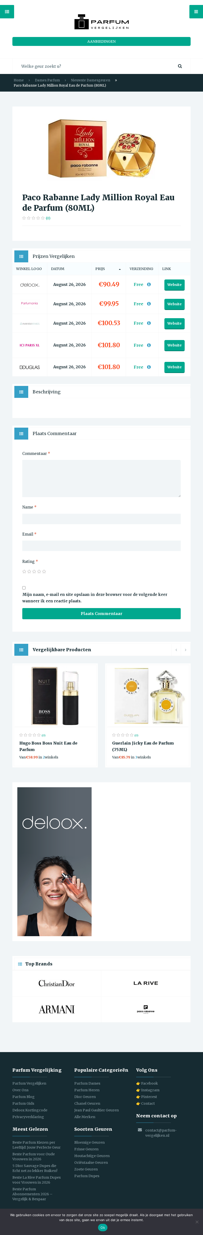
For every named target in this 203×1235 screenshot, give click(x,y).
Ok (103, 1228)
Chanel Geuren (87, 1103)
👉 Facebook (147, 1083)
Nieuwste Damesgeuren (90, 80)
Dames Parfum (47, 80)
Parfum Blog (23, 1097)
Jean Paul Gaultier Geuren (96, 1110)
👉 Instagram (147, 1090)
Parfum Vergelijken (29, 1083)
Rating (30, 561)
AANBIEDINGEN (101, 41)
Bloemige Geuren (89, 1142)
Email (29, 534)
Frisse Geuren (86, 1149)
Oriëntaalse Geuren (91, 1162)
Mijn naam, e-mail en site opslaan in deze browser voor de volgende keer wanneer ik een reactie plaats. (94, 597)
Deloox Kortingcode (29, 1110)
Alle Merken (84, 1117)
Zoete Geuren (86, 1169)
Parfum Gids (23, 1103)
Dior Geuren (85, 1097)
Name (29, 507)
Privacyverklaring (28, 1117)
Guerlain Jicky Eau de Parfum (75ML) (143, 746)
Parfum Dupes (86, 1176)
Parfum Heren (87, 1090)
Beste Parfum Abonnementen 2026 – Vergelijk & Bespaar (32, 1194)
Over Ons (20, 1090)
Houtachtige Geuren (92, 1156)
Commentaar (36, 453)
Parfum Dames (87, 1083)
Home (19, 80)
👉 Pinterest (146, 1097)
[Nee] (196, 1221)
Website (174, 284)
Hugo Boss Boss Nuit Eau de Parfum (48, 746)
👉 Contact (145, 1103)
